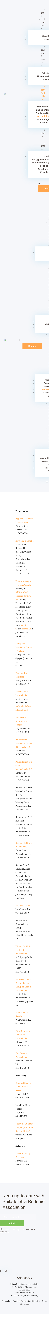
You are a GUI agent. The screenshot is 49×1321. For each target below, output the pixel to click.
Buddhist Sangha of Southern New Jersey (23, 1087)
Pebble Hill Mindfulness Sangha (21, 721)
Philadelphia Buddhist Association (16, 1301)
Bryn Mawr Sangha (24, 541)
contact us (26, 628)
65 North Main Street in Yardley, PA (23, 596)
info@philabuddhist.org (28, 1295)
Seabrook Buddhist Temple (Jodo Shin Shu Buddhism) (24, 1127)
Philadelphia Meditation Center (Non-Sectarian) (23, 743)
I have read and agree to (18, 1230)
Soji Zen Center (22, 905)
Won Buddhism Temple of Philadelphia (22, 1035)
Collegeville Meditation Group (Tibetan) (23, 647)
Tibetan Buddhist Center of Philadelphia (23, 950)
